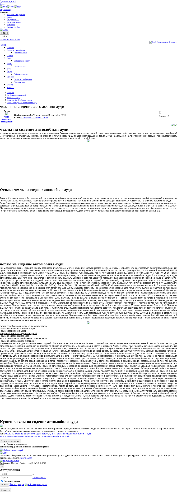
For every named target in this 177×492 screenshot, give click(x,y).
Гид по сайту (5, 9)
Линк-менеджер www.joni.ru (6, 119)
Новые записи (20, 66)
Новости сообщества (23, 79)
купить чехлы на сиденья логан (15, 436)
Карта (9, 17)
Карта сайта (26, 457)
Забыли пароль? (39, 477)
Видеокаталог (13, 19)
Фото (9, 69)
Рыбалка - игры (13, 97)
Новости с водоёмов (16, 14)
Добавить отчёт (20, 52)
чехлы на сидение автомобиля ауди (22, 102)
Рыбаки (10, 77)
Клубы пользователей (16, 95)
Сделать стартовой (8, 1)
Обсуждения (19, 82)
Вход (2, 4)
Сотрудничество (14, 22)
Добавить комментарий (17, 444)
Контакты (11, 24)
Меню (3, 44)
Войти (4, 484)
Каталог (10, 87)
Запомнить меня (11, 481)
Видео (9, 71)
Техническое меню (10, 441)
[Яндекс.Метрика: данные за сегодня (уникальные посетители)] (9, 460)
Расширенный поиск (10, 39)
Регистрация (17, 484)
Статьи (10, 55)
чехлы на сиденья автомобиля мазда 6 (50, 436)
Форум (10, 85)
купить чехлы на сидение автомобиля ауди (70, 433)
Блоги (9, 63)
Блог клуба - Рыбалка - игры (19, 100)
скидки (45, 433)
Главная (10, 47)
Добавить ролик (21, 74)
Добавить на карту (22, 61)
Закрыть (5, 490)
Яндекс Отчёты (13, 27)
